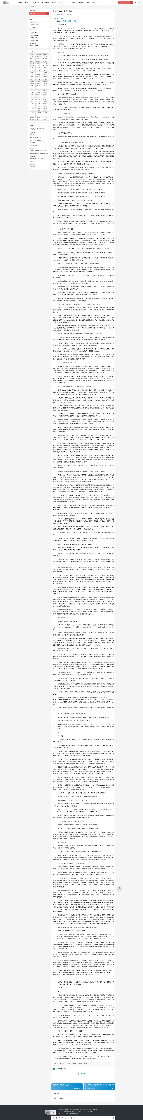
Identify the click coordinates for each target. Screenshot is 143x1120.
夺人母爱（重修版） (32, 90)
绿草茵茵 (39, 117)
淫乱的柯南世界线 (46, 90)
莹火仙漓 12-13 (33, 145)
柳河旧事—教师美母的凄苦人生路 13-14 (39, 153)
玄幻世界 (54, 2)
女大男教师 (32, 103)
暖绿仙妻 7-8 (33, 161)
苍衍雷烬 (32, 59)
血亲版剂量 (32, 132)
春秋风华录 (32, 112)
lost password (83, 1109)
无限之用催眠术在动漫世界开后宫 (39, 103)
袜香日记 (32, 97)
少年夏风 (39, 70)
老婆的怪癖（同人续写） (46, 119)
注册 (139, 2)
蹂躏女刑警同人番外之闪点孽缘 (32, 92)
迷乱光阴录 (38, 56)
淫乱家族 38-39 (33, 143)
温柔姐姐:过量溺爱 (32, 79)
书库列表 (20, 2)
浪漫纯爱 (61, 2)
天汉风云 (39, 63)
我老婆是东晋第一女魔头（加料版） (32, 85)
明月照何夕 (32, 119)
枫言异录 (32, 117)
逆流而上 (45, 85)
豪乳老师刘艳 (46, 79)
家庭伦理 (68, 2)
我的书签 (95, 2)
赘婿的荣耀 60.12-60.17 (35, 156)
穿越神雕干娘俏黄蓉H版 (32, 74)
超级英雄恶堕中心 (46, 54)
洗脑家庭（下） (33, 164)
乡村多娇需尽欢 (46, 99)
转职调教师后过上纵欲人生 (46, 92)
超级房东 (39, 81)
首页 (14, 2)
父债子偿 (32, 63)
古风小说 (88, 2)
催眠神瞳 (45, 56)
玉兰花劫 (45, 117)
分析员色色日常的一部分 (69, 21)
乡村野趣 (81, 2)
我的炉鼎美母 (39, 94)
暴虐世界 (27, 2)
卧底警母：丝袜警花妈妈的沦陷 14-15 (38, 150)
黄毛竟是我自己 (39, 106)
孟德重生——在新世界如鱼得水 (32, 115)
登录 (135, 2)
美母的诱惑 (38, 112)
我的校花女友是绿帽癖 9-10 (36, 140)
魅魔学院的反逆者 (39, 72)
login (90, 1109)
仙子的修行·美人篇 (46, 76)
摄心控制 (40, 2)
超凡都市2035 (32, 99)
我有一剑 (45, 70)
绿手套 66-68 (33, 148)
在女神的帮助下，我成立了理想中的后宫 (46, 103)
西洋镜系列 (45, 65)
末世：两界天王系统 (32, 108)
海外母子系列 (39, 79)
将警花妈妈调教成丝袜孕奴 (46, 61)
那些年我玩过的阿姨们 (46, 94)
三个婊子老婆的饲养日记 (32, 88)
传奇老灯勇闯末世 (32, 72)
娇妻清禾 (32, 83)
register (95, 1109)
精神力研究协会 (39, 76)
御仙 (32, 76)
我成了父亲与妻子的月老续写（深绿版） (39, 119)
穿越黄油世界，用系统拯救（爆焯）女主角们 (46, 88)
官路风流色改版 (39, 74)
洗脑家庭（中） (33, 166)
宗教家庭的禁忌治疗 (46, 83)
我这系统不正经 (46, 59)
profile (66, 1109)
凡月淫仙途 (45, 115)
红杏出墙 (47, 2)
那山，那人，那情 (32, 68)
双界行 (38, 90)
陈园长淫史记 (39, 61)
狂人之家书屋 (89, 1111)
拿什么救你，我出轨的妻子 (46, 63)
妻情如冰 (39, 92)
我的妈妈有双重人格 (39, 85)
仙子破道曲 (38, 59)
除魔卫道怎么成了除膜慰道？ (39, 99)
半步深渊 (32, 81)
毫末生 (45, 68)
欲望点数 (39, 101)
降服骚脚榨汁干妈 (32, 101)
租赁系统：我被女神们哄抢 (39, 97)
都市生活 (34, 2)
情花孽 (45, 72)
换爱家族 (32, 61)
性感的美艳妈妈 (39, 115)
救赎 (39, 108)
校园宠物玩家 (46, 106)
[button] (58, 19)
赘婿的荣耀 (38, 54)
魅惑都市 (39, 83)
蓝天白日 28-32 (33, 135)
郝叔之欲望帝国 (39, 68)
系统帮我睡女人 (32, 54)
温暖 (39, 110)
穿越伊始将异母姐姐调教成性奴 (46, 97)
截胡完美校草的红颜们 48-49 (36, 158)
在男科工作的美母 (32, 106)
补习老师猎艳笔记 (32, 70)
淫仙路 (32, 56)
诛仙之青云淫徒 (46, 112)
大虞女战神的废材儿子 (46, 81)
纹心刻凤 (32, 110)
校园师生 (74, 2)
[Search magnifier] (131, 2)
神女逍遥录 (38, 65)
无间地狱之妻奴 (39, 88)
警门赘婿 (32, 65)
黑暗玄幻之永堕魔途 (46, 110)
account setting (74, 1109)
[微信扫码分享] (59, 1118)
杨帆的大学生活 (46, 108)
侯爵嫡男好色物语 (46, 74)
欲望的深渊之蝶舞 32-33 (35, 137)
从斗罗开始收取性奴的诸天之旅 (32, 94)
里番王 (45, 101)
